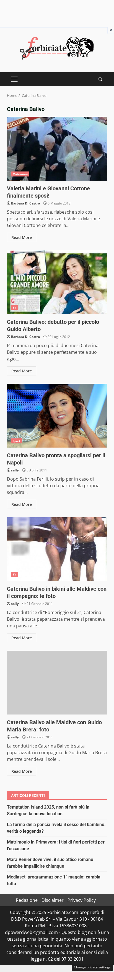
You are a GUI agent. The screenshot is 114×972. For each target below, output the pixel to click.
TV (14, 307)
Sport (16, 441)
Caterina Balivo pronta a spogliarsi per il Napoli (57, 416)
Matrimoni (20, 174)
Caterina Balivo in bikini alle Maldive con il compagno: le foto (57, 549)
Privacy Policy (82, 900)
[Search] (100, 79)
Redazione (27, 900)
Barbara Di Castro (25, 203)
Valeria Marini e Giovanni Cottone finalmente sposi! (57, 149)
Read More (21, 237)
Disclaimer (53, 900)
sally (15, 470)
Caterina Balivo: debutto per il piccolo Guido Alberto (57, 282)
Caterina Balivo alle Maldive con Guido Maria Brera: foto (57, 683)
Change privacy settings (92, 967)
